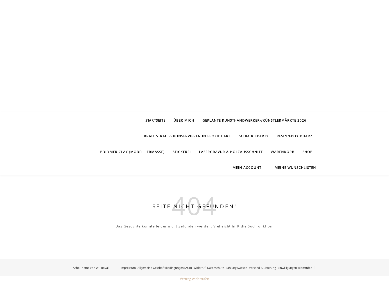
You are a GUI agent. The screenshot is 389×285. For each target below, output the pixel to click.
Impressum (128, 268)
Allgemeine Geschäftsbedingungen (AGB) (165, 268)
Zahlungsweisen (236, 268)
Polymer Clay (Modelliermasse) (132, 151)
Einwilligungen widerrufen (295, 268)
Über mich (184, 120)
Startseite (155, 120)
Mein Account (247, 167)
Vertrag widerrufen (194, 278)
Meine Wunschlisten (295, 167)
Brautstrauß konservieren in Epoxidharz (187, 136)
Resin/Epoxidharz (294, 136)
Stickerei (182, 151)
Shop (307, 151)
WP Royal (102, 268)
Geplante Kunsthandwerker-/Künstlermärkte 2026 (254, 120)
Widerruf (199, 268)
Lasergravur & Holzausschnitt (231, 151)
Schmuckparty (254, 136)
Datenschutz (215, 268)
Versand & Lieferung (262, 268)
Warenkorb (282, 151)
